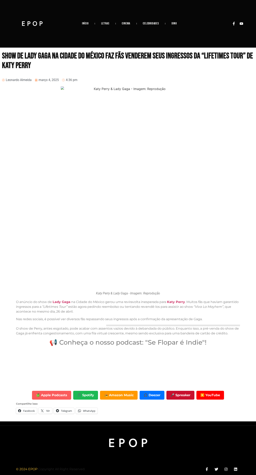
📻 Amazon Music (119, 395)
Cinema (126, 23)
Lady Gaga (61, 302)
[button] (173, 325)
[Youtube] (241, 23)
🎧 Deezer (152, 395)
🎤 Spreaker (180, 395)
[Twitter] (216, 469)
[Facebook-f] (234, 23)
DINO (174, 23)
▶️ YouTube (210, 395)
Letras (105, 23)
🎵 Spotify (85, 395)
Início (85, 23)
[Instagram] (226, 469)
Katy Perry (176, 302)
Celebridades (151, 23)
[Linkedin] (235, 469)
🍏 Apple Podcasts (51, 395)
